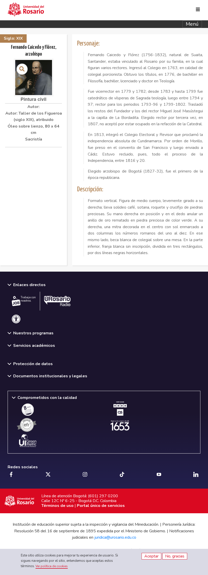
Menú (192, 24)
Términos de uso (57, 505)
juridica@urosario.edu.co (115, 537)
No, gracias (174, 556)
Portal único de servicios (101, 505)
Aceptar (151, 556)
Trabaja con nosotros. (28, 299)
